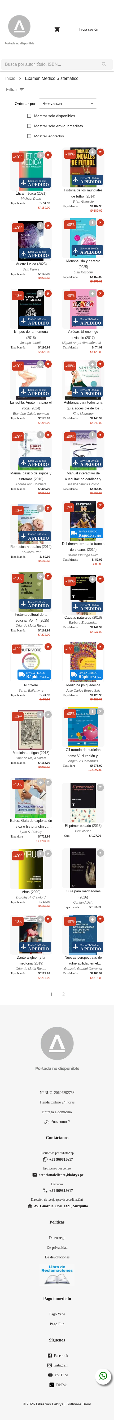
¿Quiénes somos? (57, 1121)
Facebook (61, 1355)
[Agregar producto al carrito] (48, 155)
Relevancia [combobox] (52, 103)
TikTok (61, 1385)
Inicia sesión (88, 29)
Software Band (79, 1404)
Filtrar (11, 89)
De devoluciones (57, 1257)
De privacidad (57, 1247)
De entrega (57, 1238)
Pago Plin (57, 1324)
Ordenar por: (26, 103)
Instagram (61, 1365)
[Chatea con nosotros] (103, 1376)
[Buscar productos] (104, 64)
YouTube (61, 1375)
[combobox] (48, 64)
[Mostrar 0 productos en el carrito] (57, 30)
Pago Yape (57, 1314)
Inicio (10, 78)
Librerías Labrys (49, 1404)
